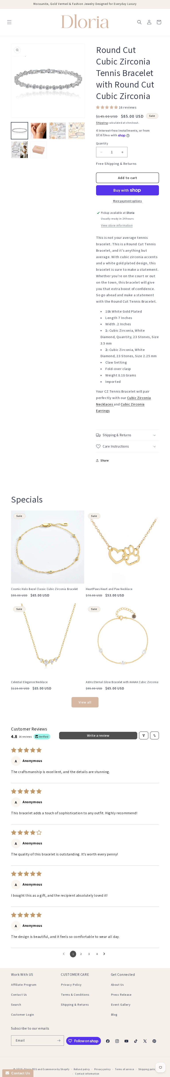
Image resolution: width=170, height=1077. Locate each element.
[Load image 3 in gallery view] (57, 130)
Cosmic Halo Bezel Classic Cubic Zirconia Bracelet (44, 589)
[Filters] (143, 735)
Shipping (102, 122)
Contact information (87, 1073)
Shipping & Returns (75, 1005)
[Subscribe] (59, 1040)
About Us (117, 985)
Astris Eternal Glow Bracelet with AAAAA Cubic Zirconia (122, 682)
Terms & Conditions (75, 995)
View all (85, 702)
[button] (9, 22)
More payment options (127, 201)
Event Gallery (121, 1005)
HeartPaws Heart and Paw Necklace (109, 589)
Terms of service (124, 1069)
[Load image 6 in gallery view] (38, 149)
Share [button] (104, 460)
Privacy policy (102, 1069)
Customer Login (22, 1015)
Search (16, 1005)
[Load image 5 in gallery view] (19, 149)
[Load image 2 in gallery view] (38, 130)
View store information (117, 225)
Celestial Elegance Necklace (29, 682)
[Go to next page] (105, 954)
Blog (114, 1015)
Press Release (121, 995)
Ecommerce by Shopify (56, 1069)
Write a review (98, 735)
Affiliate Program (23, 985)
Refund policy (82, 1069)
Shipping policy (147, 1069)
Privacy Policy (71, 985)
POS (34, 1069)
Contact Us (19, 995)
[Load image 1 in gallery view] (19, 130)
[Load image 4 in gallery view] (76, 130)
